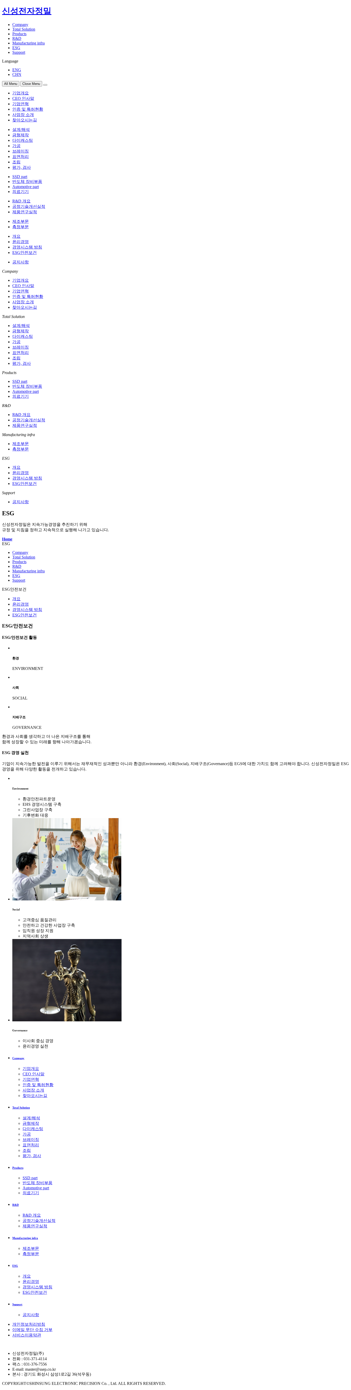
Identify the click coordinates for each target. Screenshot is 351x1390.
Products (19, 34)
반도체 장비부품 (27, 181)
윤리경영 (20, 242)
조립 (16, 162)
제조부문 (20, 221)
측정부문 (20, 227)
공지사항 (20, 262)
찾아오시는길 (24, 120)
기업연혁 (20, 104)
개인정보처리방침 (28, 1324)
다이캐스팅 (22, 140)
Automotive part (25, 186)
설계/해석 (21, 129)
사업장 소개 (23, 114)
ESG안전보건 (24, 252)
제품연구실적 (24, 212)
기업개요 (20, 93)
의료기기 (20, 191)
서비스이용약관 (26, 1335)
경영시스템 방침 (27, 247)
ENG (16, 70)
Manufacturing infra (28, 43)
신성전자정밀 (26, 10)
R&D (16, 38)
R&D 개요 (21, 201)
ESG (16, 48)
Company (20, 24)
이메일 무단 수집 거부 (32, 1329)
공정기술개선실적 (28, 206)
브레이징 (20, 151)
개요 (16, 236)
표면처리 (20, 156)
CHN (16, 74)
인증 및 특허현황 (27, 109)
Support (18, 52)
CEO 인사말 (23, 98)
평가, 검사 (21, 167)
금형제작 (20, 135)
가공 (16, 146)
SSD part (19, 176)
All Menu (10, 84)
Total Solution (23, 29)
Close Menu (31, 84)
